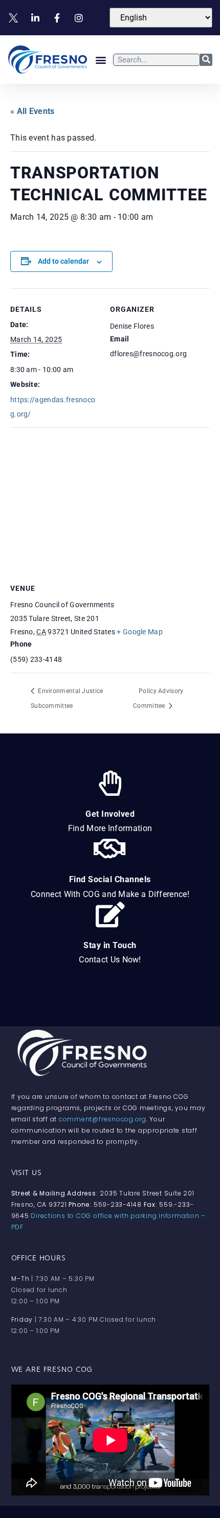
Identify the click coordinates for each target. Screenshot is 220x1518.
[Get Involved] (110, 783)
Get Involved (110, 814)
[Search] (206, 60)
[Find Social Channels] (110, 848)
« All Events (32, 111)
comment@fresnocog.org (102, 1119)
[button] (101, 59)
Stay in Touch (110, 945)
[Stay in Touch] (110, 914)
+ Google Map (140, 632)
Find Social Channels (110, 879)
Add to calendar (63, 261)
